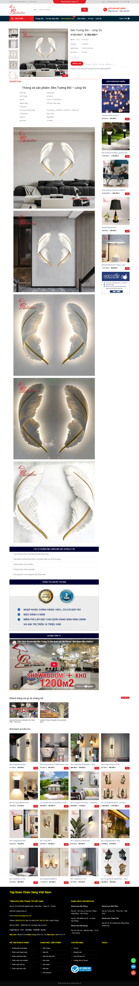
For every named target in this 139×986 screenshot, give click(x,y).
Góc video (82, 19)
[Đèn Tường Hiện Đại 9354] (23, 824)
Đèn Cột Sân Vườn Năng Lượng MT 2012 (115, 153)
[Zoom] (22, 74)
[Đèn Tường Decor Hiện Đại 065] (85, 824)
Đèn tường (81, 68)
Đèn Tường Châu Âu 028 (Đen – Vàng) (83, 764)
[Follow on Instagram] (123, 2)
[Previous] (23, 53)
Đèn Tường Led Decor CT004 (110, 764)
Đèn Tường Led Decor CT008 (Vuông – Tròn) (54, 764)
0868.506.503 (113, 11)
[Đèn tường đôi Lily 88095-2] (54, 862)
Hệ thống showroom (113, 2)
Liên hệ (98, 19)
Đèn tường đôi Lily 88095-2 (48, 879)
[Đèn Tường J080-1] (54, 824)
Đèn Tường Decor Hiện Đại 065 (80, 841)
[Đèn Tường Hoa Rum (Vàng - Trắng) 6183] (85, 785)
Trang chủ (39, 19)
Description (15, 82)
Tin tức (90, 19)
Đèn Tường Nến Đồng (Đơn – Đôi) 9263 (113, 802)
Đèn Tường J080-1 (46, 841)
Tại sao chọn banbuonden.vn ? (18, 1)
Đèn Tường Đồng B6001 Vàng (110, 841)
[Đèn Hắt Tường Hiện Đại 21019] (23, 785)
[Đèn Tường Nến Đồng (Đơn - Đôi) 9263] (115, 785)
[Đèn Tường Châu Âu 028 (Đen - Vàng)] (85, 747)
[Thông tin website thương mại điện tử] (81, 968)
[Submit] (84, 10)
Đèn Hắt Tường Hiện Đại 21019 (19, 802)
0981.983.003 (125, 11)
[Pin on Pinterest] (108, 64)
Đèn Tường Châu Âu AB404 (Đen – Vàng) (114, 879)
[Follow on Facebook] (121, 2)
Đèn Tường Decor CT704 (17, 879)
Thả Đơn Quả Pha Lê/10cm (110, 115)
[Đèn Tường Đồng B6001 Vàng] (115, 824)
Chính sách (33, 1)
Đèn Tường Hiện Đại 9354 (17, 841)
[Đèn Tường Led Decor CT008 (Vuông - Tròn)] (54, 747)
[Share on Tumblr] (113, 64)
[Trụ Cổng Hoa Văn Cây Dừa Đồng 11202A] (54, 785)
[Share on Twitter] (95, 64)
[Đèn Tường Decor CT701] (85, 862)
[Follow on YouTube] (128, 2)
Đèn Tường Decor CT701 (78, 879)
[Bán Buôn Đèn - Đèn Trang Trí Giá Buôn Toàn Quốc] (19, 10)
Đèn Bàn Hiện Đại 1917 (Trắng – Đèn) (113, 265)
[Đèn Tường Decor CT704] (23, 862)
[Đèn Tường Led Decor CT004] (115, 747)
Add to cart (77, 63)
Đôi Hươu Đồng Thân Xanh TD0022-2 (113, 190)
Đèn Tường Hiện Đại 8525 (17, 764)
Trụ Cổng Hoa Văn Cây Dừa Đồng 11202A (53, 802)
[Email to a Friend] (102, 64)
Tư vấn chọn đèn (52, 19)
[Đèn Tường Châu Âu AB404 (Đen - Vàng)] (115, 862)
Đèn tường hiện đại (90, 68)
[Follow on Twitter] (126, 2)
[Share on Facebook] (88, 64)
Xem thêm (125, 697)
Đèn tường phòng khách (104, 68)
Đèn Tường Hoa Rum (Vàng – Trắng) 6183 (84, 802)
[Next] (64, 53)
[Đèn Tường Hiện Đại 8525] (23, 747)
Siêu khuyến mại (67, 19)
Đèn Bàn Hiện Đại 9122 (109, 227)
